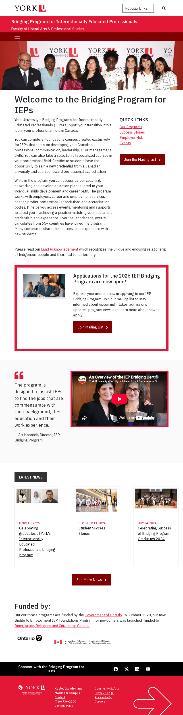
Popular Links (136, 8)
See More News (90, 579)
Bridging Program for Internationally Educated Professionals (74, 22)
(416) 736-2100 (65, 701)
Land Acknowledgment (59, 249)
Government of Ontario (103, 615)
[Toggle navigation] (17, 36)
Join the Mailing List (140, 159)
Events (125, 143)
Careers (100, 701)
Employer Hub (131, 137)
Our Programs (131, 127)
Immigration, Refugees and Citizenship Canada (52, 625)
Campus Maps (64, 706)
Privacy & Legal (104, 693)
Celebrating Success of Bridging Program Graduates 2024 (154, 533)
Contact (60, 697)
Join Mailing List (91, 327)
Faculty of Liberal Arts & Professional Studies (47, 29)
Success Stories (132, 132)
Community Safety (107, 688)
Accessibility (103, 697)
